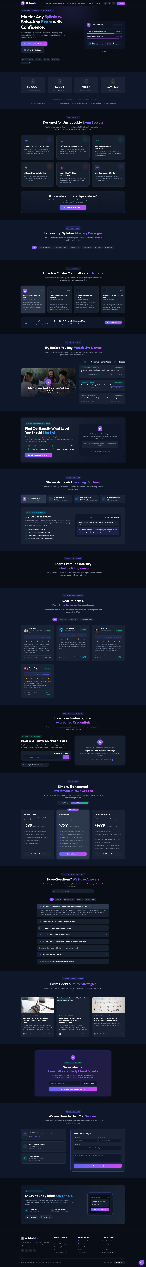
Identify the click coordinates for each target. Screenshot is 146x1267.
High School (108, 247)
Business (98, 247)
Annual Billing (79, 803)
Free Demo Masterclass (84, 1244)
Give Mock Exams (58, 3)
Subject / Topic (78, 1144)
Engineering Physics (60, 1247)
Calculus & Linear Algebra (61, 1244)
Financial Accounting (60, 1250)
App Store (33, 1217)
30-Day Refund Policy (108, 1252)
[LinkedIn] (26, 1250)
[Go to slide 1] (102, 51)
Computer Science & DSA (61, 1241)
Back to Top (118, 1262)
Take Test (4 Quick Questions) (100, 451)
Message (76, 1152)
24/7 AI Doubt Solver (84, 1250)
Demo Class (82, 3)
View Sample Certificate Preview (33, 765)
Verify (66, 757)
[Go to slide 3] (106, 51)
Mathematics (75, 247)
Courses (48, 3)
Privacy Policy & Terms (108, 1250)
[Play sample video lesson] (48, 382)
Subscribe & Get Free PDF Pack (72, 1089)
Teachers (90, 3)
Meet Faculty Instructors (108, 1244)
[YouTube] (30, 1250)
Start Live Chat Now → (35, 1136)
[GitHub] (34, 1250)
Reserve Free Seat (116, 374)
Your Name (77, 1137)
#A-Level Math (26, 63)
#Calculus (38, 59)
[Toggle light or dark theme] (109, 3)
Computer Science (60, 247)
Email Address (102, 1137)
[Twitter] (22, 1250)
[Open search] (105, 3)
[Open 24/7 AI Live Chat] (141, 1262)
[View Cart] (113, 3)
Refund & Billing (90, 899)
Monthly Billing (63, 803)
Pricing (97, 3)
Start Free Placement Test (72, 207)
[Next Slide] (125, 36)
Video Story (47, 657)
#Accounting (55, 59)
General (58, 899)
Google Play (47, 1217)
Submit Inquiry (97, 1166)
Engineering (87, 247)
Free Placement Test (84, 1241)
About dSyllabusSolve (108, 1241)
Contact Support (107, 1247)
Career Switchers (87, 619)
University (63, 619)
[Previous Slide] (84, 36)
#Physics (46, 59)
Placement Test (71, 3)
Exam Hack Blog (82, 1252)
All (34, 247)
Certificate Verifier (83, 1247)
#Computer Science (27, 59)
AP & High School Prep (60, 1252)
